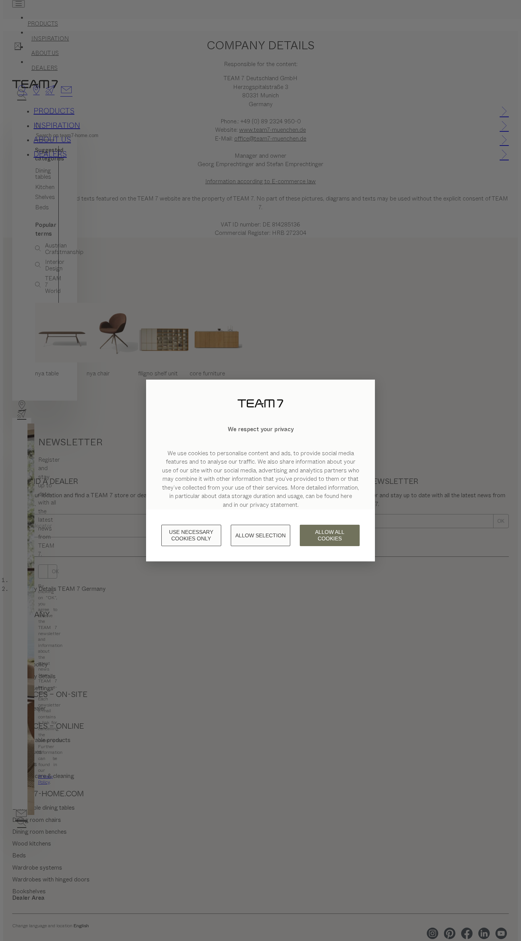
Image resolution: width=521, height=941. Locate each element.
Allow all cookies (329, 535)
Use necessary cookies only (191, 535)
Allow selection (260, 535)
